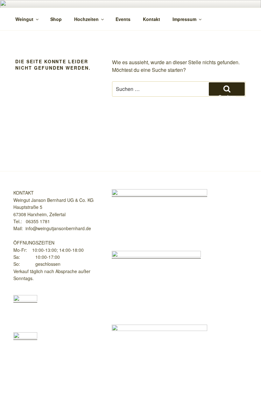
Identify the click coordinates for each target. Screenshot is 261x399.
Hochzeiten (86, 19)
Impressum (184, 19)
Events (123, 19)
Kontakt (151, 19)
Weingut (24, 19)
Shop (56, 19)
